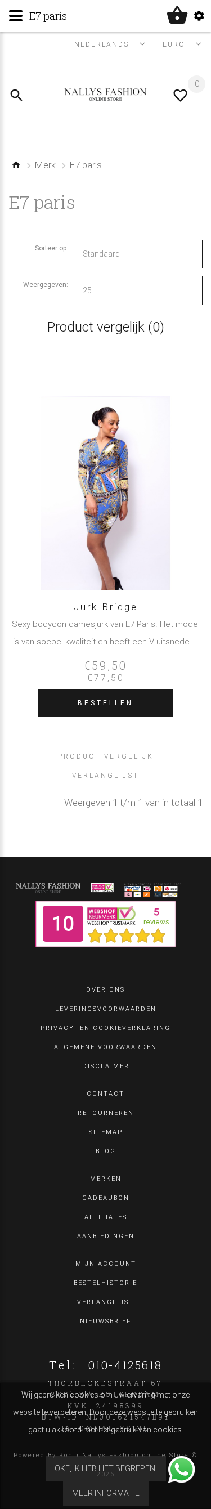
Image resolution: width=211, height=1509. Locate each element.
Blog (106, 1151)
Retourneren (106, 1113)
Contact (105, 1094)
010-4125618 (125, 1365)
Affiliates (105, 1217)
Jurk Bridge (106, 606)
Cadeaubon (105, 1198)
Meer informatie (106, 1493)
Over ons (105, 989)
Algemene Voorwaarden (105, 1047)
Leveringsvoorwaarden (105, 1009)
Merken (106, 1179)
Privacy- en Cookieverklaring (105, 1028)
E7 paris (85, 165)
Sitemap (106, 1132)
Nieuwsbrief (105, 1321)
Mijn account (105, 1264)
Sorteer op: (51, 248)
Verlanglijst (105, 1302)
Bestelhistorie (105, 1283)
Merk (45, 165)
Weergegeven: (45, 285)
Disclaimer (105, 1066)
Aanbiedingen (105, 1236)
